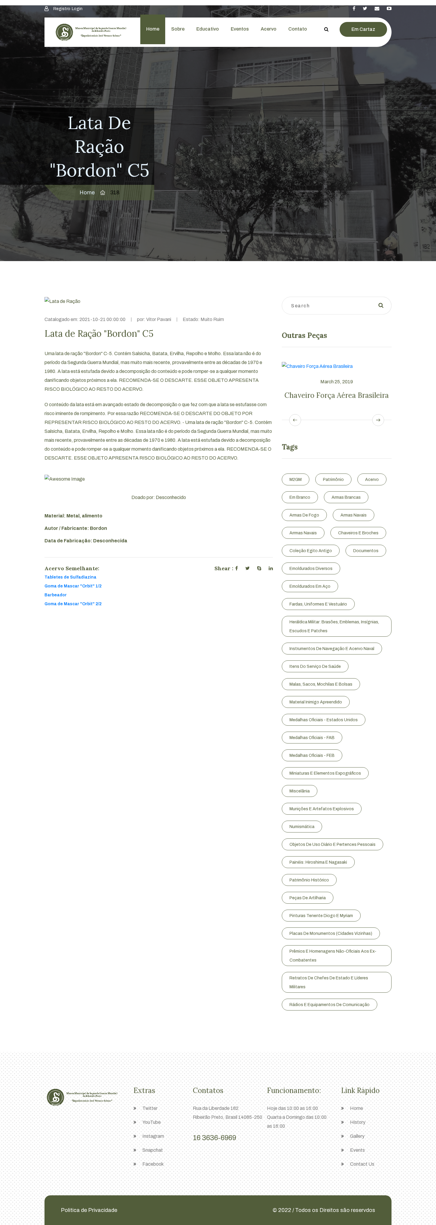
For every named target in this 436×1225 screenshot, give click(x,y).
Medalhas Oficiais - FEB (312, 755)
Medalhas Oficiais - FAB (312, 737)
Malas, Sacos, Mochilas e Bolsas (320, 684)
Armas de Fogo (304, 515)
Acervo (268, 28)
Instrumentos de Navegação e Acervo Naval (331, 648)
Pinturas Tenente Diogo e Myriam (321, 915)
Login (77, 9)
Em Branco (299, 497)
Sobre (177, 28)
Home (152, 28)
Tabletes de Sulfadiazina (70, 577)
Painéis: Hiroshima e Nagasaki (318, 862)
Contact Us (362, 1164)
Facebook (153, 1164)
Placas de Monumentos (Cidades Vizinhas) (330, 933)
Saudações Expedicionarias (347, 395)
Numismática (301, 826)
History (357, 1122)
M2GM (295, 479)
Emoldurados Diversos (310, 568)
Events (357, 1150)
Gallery (357, 1136)
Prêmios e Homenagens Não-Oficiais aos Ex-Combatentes (332, 955)
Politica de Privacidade (89, 1210)
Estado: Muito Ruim (203, 319)
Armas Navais (353, 515)
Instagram (153, 1136)
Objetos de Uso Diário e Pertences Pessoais (332, 844)
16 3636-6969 (214, 1138)
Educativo (207, 28)
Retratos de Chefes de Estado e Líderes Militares (328, 982)
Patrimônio (333, 479)
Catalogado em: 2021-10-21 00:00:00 (84, 319)
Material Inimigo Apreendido (315, 702)
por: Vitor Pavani (154, 319)
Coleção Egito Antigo (310, 551)
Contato (297, 28)
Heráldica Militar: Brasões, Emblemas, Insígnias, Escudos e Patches (334, 626)
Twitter (149, 1108)
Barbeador (55, 595)
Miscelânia (299, 791)
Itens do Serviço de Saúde (315, 666)
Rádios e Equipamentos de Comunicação (329, 1004)
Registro (61, 9)
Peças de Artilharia (307, 898)
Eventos (240, 28)
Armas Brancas (346, 497)
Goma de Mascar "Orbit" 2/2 (72, 604)
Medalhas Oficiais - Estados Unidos (323, 720)
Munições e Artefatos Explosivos (321, 809)
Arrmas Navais (303, 533)
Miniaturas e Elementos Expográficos (325, 773)
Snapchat (152, 1150)
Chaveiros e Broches (358, 533)
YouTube (151, 1122)
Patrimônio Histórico (309, 880)
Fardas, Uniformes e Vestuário (318, 604)
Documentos (365, 551)
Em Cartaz (363, 29)
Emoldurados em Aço (309, 586)
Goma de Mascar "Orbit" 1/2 (72, 586)
